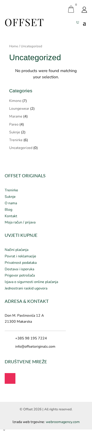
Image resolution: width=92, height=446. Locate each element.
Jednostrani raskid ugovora (26, 288)
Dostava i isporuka (19, 269)
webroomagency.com (63, 421)
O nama (11, 203)
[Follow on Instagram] (10, 378)
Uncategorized (20, 147)
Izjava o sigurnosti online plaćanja (31, 281)
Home (13, 46)
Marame (15, 116)
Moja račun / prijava (20, 222)
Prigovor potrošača (20, 275)
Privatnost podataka (21, 262)
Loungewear (19, 108)
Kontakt (11, 216)
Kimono (15, 100)
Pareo (14, 124)
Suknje (14, 132)
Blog (8, 209)
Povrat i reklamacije (20, 256)
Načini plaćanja (16, 249)
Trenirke (16, 140)
